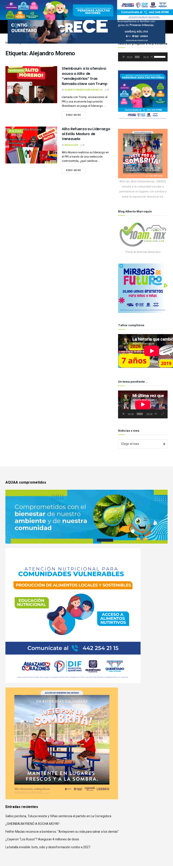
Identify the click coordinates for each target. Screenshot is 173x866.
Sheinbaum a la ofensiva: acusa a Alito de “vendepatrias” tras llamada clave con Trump (84, 76)
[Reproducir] (124, 57)
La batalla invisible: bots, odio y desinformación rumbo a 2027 (47, 847)
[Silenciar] (152, 57)
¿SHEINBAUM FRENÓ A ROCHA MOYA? (32, 823)
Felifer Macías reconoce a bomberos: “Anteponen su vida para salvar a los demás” (62, 831)
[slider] (159, 56)
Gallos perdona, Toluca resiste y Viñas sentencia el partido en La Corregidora (58, 816)
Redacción (71, 145)
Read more (73, 115)
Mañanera (16, 71)
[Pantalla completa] (163, 414)
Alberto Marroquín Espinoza (83, 90)
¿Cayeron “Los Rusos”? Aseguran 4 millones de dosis (42, 839)
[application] (143, 56)
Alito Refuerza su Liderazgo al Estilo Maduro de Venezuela (86, 134)
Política (15, 131)
